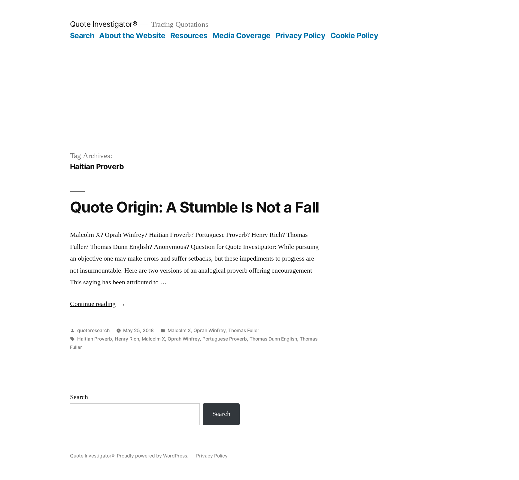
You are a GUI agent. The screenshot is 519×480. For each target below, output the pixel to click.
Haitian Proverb (94, 339)
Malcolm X (179, 330)
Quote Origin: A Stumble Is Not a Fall (194, 207)
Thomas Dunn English (273, 339)
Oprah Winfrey (209, 330)
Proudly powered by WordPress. (153, 456)
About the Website (132, 35)
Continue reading (98, 304)
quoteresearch (93, 330)
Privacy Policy (300, 35)
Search (82, 35)
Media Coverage (242, 35)
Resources (189, 35)
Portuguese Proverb (224, 339)
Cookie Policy (354, 35)
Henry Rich (127, 339)
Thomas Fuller (243, 330)
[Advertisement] (259, 105)
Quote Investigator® (104, 24)
